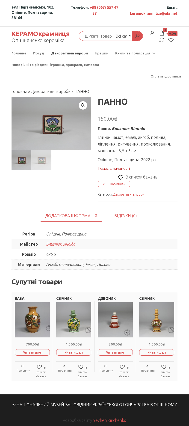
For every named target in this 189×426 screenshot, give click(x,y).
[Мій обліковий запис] (152, 33)
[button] (83, 105)
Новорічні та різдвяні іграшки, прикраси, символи (55, 65)
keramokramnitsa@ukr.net (153, 13)
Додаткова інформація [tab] (71, 215)
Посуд (38, 53)
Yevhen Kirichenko (109, 420)
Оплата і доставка (166, 76)
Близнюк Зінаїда (60, 244)
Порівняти (23, 370)
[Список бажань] (171, 40)
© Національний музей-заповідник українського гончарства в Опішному (94, 404)
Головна (19, 53)
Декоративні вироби (69, 53)
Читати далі (32, 352)
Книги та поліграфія (132, 53)
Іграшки (101, 53)
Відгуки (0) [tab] (125, 215)
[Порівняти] (162, 40)
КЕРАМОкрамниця (41, 33)
